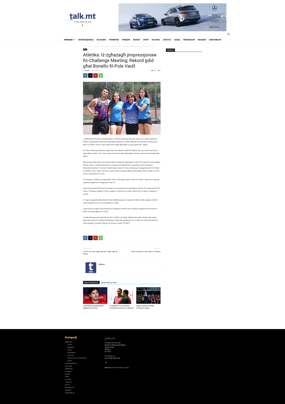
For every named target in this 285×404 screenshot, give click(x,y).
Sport (90, 46)
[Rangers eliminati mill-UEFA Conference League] (148, 295)
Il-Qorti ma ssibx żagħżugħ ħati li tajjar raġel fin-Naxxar (100, 253)
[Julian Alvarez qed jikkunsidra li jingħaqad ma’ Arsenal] (95, 295)
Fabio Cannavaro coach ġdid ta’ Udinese (146, 252)
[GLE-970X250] (172, 17)
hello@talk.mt (110, 356)
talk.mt (87, 70)
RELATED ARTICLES (91, 283)
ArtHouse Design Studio (120, 367)
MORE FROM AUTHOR (108, 283)
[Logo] (82, 16)
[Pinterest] (95, 75)
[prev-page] (84, 312)
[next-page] (88, 312)
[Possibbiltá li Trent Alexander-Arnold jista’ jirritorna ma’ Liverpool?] (122, 295)
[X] (90, 75)
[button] (228, 34)
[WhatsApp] (100, 75)
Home (85, 46)
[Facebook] (82, 25)
